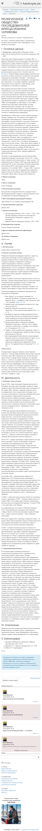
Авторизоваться (35, 678)
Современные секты (11, 11)
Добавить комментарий (10, 680)
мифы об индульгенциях (9, 771)
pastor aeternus (6, 769)
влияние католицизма (8, 773)
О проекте (24, 830)
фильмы (4, 792)
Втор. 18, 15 (20, 302)
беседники (4, 74)
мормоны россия (6, 780)
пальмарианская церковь (9, 779)
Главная (5, 9)
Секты (33, 9)
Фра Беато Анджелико (8, 790)
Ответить (35, 701)
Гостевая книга (34, 830)
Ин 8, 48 (21, 328)
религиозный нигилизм (8, 784)
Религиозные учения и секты (19, 9)
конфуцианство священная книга (12, 782)
